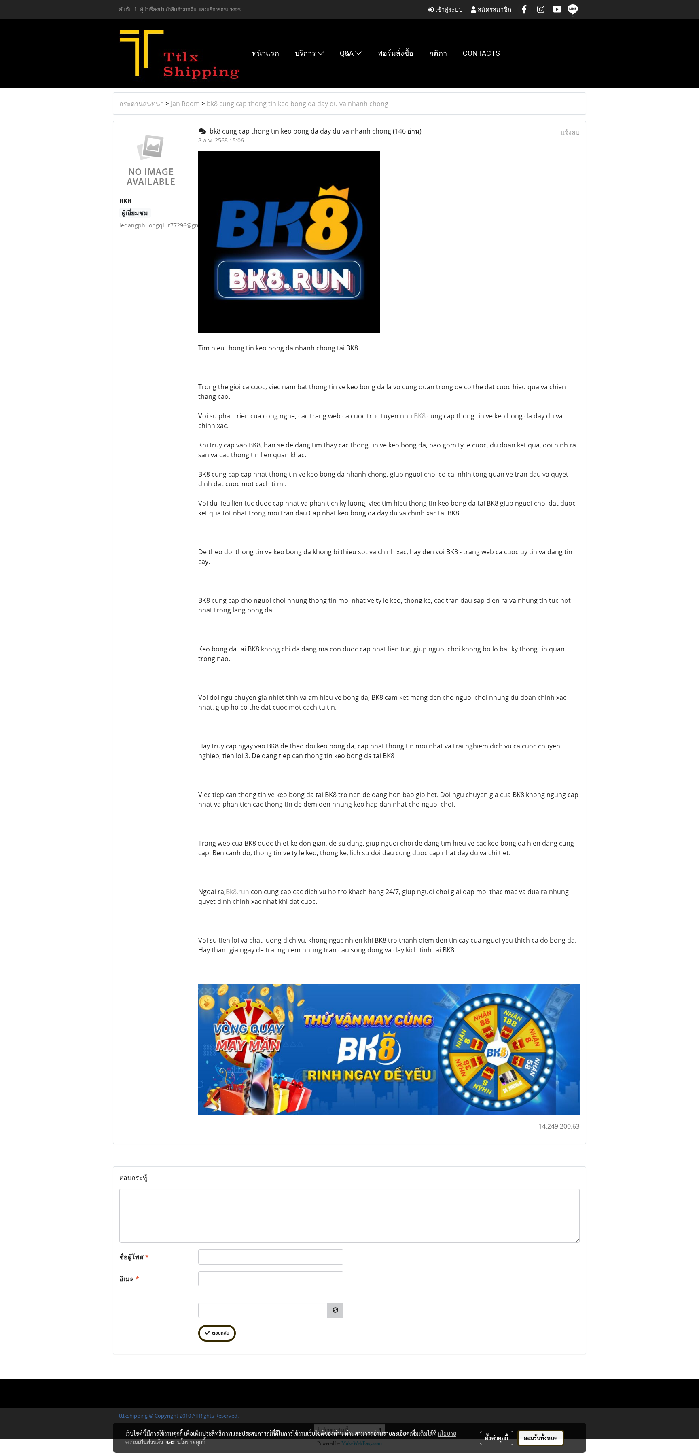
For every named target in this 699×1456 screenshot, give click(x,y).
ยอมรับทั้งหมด (541, 1437)
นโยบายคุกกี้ (191, 1441)
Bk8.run (237, 891)
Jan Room (185, 103)
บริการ (306, 53)
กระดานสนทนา (141, 103)
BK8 (420, 415)
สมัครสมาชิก (493, 9)
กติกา (438, 53)
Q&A (347, 53)
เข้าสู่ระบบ (448, 9)
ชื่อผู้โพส (134, 1257)
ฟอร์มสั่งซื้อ (395, 53)
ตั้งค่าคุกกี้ (496, 1437)
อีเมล (129, 1278)
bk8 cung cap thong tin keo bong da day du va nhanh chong (297, 103)
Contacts (481, 53)
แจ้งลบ (570, 132)
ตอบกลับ (219, 1333)
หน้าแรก (265, 53)
